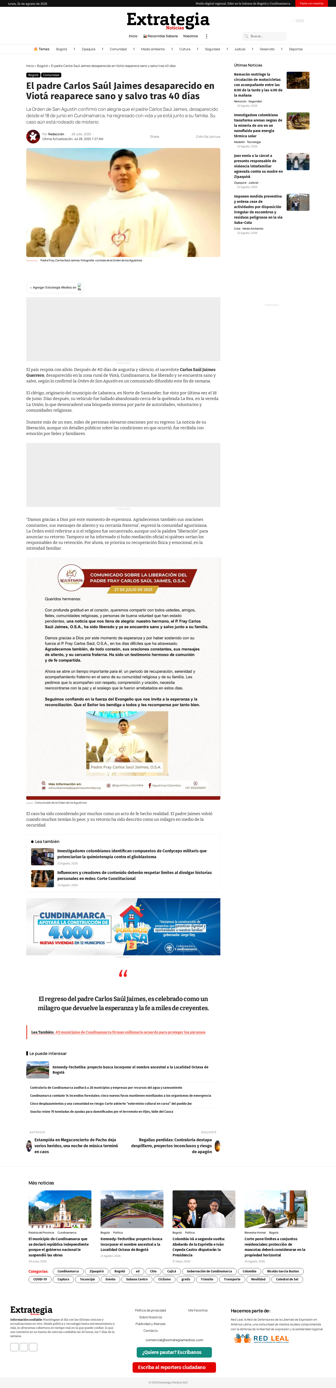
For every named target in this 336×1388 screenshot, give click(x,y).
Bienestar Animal (255, 1232)
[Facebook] (265, 21)
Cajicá (171, 1271)
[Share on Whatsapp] (171, 136)
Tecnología (254, 142)
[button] (206, 36)
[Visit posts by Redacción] (33, 136)
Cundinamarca (67, 1232)
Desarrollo (267, 49)
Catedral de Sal (287, 1279)
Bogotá (61, 49)
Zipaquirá (88, 49)
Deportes (296, 49)
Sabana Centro (137, 1279)
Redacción (56, 134)
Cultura (184, 49)
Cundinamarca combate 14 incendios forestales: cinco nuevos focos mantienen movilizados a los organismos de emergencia (120, 1096)
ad (137, 1271)
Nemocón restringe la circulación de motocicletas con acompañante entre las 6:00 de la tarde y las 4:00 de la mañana (258, 85)
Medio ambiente (153, 49)
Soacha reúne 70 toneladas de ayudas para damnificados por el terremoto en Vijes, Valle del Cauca (101, 1112)
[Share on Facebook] (164, 136)
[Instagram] (274, 21)
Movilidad (258, 1279)
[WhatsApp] (288, 21)
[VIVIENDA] (123, 926)
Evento (110, 1279)
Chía (153, 1271)
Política (118, 1232)
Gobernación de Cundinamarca (209, 1271)
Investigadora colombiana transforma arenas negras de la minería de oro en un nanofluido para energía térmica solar (258, 125)
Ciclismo (164, 1279)
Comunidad (118, 49)
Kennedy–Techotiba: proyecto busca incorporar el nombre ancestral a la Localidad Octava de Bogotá (131, 1244)
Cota (237, 228)
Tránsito (207, 1279)
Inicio (30, 66)
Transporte (232, 1279)
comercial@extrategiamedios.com (174, 1340)
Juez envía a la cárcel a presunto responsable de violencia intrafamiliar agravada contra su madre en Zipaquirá (258, 166)
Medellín (239, 142)
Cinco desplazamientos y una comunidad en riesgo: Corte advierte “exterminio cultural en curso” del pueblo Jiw (111, 1104)
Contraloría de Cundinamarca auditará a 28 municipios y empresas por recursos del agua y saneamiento (106, 1088)
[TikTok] (279, 21)
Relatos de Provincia (41, 1232)
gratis (185, 1279)
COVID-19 (40, 1279)
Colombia (249, 1271)
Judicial (240, 49)
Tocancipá (87, 1279)
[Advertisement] (123, 329)
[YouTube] (269, 21)
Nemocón (240, 101)
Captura (63, 1279)
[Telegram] (283, 21)
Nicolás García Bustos (283, 1271)
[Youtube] (33, 1347)
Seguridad (212, 49)
